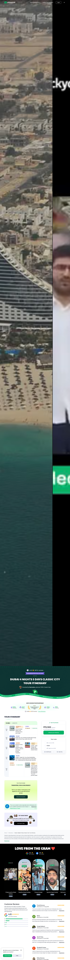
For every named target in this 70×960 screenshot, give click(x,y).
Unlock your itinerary (53, 732)
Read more (6, 840)
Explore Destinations (35, 2)
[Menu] (64, 2)
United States (7, 955)
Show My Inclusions (20, 796)
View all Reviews (42, 711)
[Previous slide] (4, 878)
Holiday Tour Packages (48, 2)
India (17, 955)
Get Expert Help (20, 823)
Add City (48, 742)
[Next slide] (66, 878)
